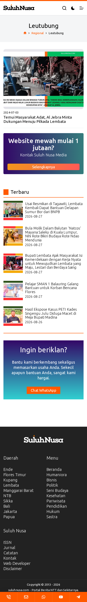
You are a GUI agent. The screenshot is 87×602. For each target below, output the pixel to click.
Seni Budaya (57, 490)
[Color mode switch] (72, 8)
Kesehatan (56, 495)
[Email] (26, 597)
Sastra (52, 516)
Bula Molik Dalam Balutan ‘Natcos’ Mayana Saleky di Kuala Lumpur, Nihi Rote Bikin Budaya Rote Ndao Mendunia (53, 234)
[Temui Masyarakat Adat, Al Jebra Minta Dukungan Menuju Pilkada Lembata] (43, 79)
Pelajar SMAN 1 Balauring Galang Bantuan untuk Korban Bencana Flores (52, 288)
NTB (7, 495)
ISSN (7, 542)
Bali (6, 506)
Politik (52, 485)
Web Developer (17, 563)
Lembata (11, 485)
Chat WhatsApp (43, 390)
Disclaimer (12, 568)
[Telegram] (78, 597)
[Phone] (8, 597)
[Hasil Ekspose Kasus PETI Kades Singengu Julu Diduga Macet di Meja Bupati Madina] (13, 316)
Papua (9, 516)
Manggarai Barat (18, 490)
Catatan (10, 552)
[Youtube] (61, 597)
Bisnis (52, 480)
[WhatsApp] (43, 597)
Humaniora (57, 474)
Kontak (9, 558)
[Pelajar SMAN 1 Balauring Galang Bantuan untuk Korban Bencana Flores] (13, 290)
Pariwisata (56, 501)
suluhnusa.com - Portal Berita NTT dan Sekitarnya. (43, 590)
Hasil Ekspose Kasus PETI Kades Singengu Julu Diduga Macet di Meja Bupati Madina (51, 313)
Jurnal (9, 547)
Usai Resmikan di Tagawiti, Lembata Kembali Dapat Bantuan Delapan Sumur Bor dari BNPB (54, 208)
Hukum (53, 511)
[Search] (64, 8)
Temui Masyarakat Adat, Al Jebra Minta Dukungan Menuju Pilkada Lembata (37, 119)
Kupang (10, 480)
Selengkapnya (43, 167)
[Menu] (82, 8)
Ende (8, 469)
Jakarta (10, 511)
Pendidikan (57, 506)
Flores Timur (14, 474)
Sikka (8, 501)
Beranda (54, 469)
